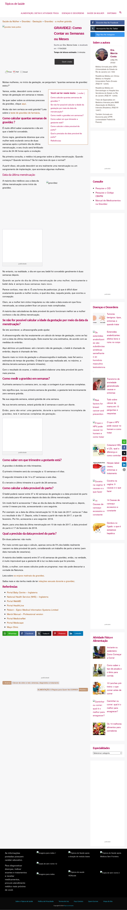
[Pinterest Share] (124, 459)
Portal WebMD (14, 601)
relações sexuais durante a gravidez (56, 581)
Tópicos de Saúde (15, 3)
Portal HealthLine (15, 605)
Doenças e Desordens (73, 13)
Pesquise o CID (103, 188)
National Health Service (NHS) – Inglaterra (27, 596)
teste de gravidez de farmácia (25, 112)
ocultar (81, 93)
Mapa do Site (107, 901)
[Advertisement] (22, 246)
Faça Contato (78, 901)
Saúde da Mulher (95, 13)
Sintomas (111, 13)
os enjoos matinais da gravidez (29, 575)
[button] (124, 469)
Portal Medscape (15, 622)
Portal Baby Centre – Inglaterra (22, 592)
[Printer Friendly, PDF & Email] (16, 75)
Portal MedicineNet (16, 618)
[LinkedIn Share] (124, 464)
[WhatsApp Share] (124, 441)
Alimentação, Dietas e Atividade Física (40, 13)
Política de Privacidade (46, 901)
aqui (24, 103)
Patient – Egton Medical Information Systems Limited (32, 609)
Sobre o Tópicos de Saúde (24, 901)
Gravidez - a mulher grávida (58, 21)
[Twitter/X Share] (124, 453)
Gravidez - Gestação (32, 21)
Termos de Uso (64, 901)
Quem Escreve (93, 901)
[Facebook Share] (124, 447)
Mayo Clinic (12, 626)
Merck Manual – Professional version (25, 614)
